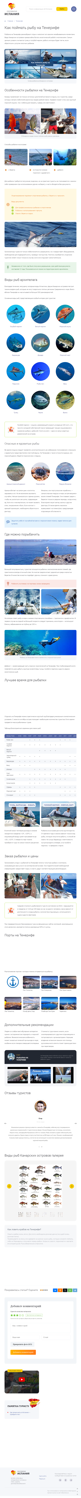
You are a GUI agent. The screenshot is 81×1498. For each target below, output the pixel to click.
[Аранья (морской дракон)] (16, 471)
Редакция (42, 1479)
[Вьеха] (65, 400)
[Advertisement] (40, 699)
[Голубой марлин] (16, 314)
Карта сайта (42, 1476)
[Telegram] (75, 1290)
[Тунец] (16, 400)
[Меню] (73, 9)
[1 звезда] (40, 1290)
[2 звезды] (42, 1290)
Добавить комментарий (23, 1352)
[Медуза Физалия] (65, 471)
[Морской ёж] (40, 471)
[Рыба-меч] (40, 371)
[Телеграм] (71, 1480)
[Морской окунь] (65, 314)
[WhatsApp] (70, 1290)
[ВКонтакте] (55, 1290)
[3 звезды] (44, 1290)
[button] (39, 1147)
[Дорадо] (40, 342)
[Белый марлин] (40, 314)
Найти (62, 9)
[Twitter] (65, 1290)
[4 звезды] (45, 1290)
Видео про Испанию (21, 1385)
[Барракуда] (16, 342)
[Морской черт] (65, 342)
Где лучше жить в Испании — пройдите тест (20, 1413)
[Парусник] (16, 371)
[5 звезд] (47, 1290)
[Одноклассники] (60, 1290)
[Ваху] (65, 371)
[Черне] (40, 400)
